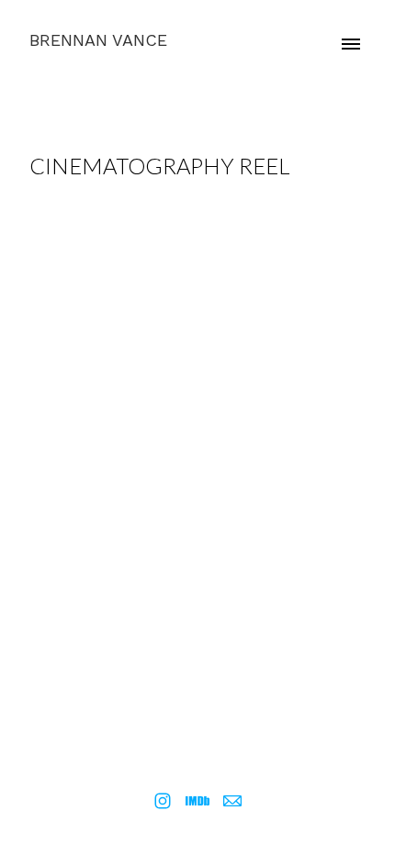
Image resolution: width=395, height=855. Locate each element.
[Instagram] (162, 801)
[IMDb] (197, 801)
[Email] (232, 801)
